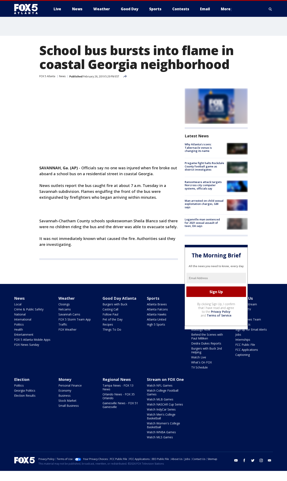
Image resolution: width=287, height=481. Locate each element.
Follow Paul (110, 314)
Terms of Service (219, 315)
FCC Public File (245, 345)
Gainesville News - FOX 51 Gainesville (120, 405)
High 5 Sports (156, 324)
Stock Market (67, 401)
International (22, 319)
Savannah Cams (69, 314)
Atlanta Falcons (157, 309)
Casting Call (110, 309)
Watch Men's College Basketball (161, 416)
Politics (19, 324)
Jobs (238, 335)
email (269, 460)
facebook (244, 460)
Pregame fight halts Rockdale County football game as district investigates (204, 166)
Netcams (64, 309)
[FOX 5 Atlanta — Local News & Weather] (28, 9)
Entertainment (23, 335)
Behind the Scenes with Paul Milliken (207, 336)
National (20, 314)
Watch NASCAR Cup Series (165, 404)
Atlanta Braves (157, 304)
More (225, 9)
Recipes (108, 324)
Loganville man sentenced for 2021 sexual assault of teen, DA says (202, 222)
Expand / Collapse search (270, 9)
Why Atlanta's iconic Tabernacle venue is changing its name (198, 147)
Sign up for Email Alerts (251, 329)
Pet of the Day (112, 319)
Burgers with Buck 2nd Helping (206, 350)
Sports (153, 298)
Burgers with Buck (115, 304)
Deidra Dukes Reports (206, 343)
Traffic (62, 324)
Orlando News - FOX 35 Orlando (119, 396)
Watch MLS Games (160, 437)
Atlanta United (156, 319)
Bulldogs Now (200, 329)
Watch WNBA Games (161, 432)
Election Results (25, 396)
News (62, 76)
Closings (64, 304)
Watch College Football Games (162, 392)
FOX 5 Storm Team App (74, 319)
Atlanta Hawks (156, 314)
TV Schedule (199, 367)
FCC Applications (246, 350)
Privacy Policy (220, 312)
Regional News (117, 379)
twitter (252, 460)
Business (64, 396)
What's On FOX (201, 362)
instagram (261, 460)
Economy (64, 390)
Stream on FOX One (165, 379)
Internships (242, 340)
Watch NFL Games (159, 385)
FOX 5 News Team (248, 319)
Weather (66, 298)
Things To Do (112, 329)
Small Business (68, 406)
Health (18, 329)
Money (64, 379)
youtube (236, 460)
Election (21, 379)
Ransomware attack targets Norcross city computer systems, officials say (203, 185)
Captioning (242, 355)
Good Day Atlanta (119, 298)
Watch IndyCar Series (161, 409)
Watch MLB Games (160, 399)
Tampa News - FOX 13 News (118, 387)
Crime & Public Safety (28, 309)
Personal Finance (70, 385)
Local (17, 304)
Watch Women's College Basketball (163, 425)
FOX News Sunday (26, 345)
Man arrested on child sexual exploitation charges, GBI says (204, 204)
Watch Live (198, 357)
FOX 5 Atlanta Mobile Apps (32, 340)
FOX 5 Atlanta (47, 76)
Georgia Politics (24, 390)
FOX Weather (67, 329)
